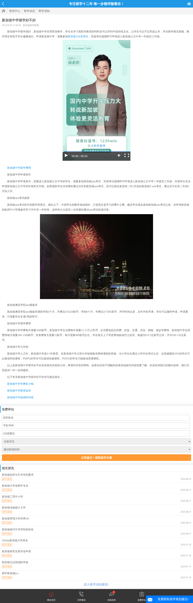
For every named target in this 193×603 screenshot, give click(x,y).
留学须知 (44, 10)
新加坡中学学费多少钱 (20, 383)
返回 (3, 4)
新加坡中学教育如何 (19, 390)
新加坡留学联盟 (31, 25)
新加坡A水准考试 (78, 36)
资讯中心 (14, 10)
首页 (189, 3)
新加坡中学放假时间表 (20, 397)
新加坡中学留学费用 (19, 167)
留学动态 (29, 10)
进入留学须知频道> (97, 584)
